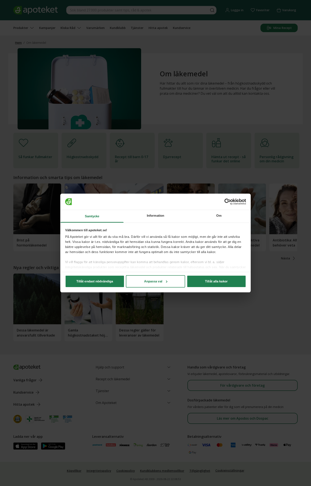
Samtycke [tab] (92, 216)
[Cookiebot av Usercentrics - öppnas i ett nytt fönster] (227, 202)
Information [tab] (155, 215)
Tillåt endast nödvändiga (94, 281)
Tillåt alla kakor (216, 281)
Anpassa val (153, 281)
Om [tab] (219, 215)
